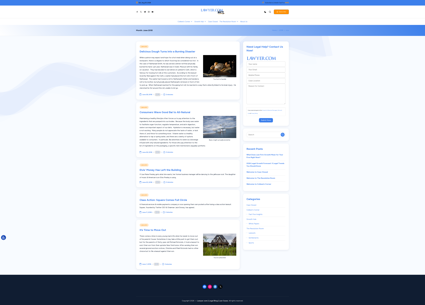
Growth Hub (251, 219)
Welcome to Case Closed (257, 172)
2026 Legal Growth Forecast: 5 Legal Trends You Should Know (265, 164)
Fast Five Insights (255, 214)
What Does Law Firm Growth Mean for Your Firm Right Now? (264, 156)
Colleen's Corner (252, 210)
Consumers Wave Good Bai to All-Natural (165, 112)
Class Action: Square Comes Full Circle (163, 200)
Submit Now (266, 120)
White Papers (254, 224)
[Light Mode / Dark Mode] (265, 12)
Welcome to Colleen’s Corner (258, 184)
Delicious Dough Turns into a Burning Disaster (167, 51)
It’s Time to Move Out (153, 230)
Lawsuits (144, 46)
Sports (251, 243)
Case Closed (251, 205)
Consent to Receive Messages (269, 110)
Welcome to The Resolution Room (260, 178)
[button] (281, 12)
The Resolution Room (255, 228)
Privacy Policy (254, 113)
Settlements (254, 238)
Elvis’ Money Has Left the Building (160, 170)
